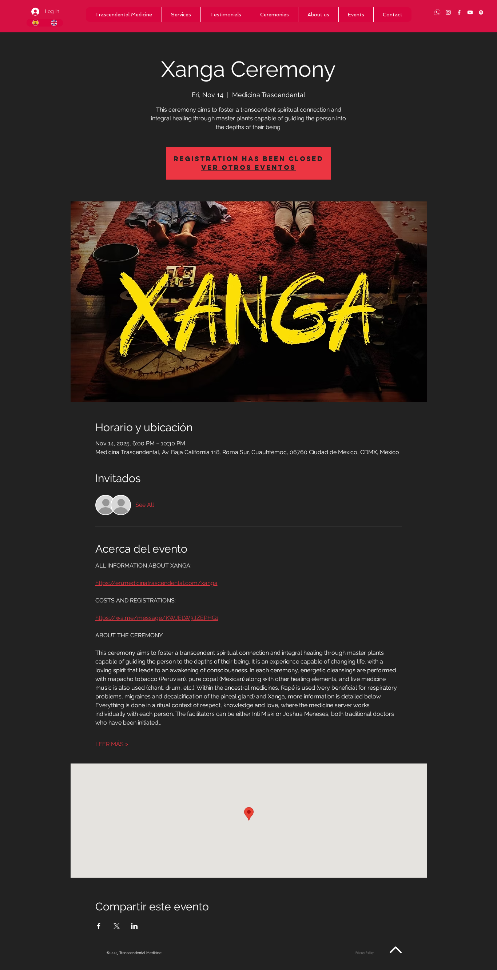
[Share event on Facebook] (98, 926)
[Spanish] (36, 23)
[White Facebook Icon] (459, 12)
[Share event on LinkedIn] (134, 926)
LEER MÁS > (111, 744)
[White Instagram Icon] (448, 12)
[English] (54, 23)
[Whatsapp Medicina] (437, 12)
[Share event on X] (116, 926)
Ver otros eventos (248, 167)
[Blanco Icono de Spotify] (481, 12)
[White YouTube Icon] (470, 12)
